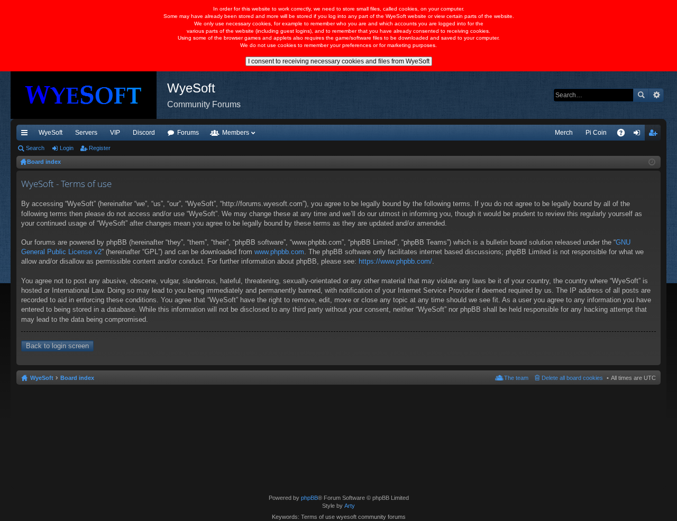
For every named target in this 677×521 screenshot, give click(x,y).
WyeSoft (50, 132)
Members (235, 132)
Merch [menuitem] (564, 132)
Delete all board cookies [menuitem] (572, 378)
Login (67, 148)
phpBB (309, 498)
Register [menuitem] (655, 135)
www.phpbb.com (279, 252)
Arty (349, 506)
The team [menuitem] (516, 378)
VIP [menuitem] (115, 132)
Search (641, 95)
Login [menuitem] (639, 135)
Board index (77, 378)
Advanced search (656, 95)
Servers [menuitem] (86, 132)
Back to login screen (57, 346)
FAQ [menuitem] (624, 135)
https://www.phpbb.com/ (395, 261)
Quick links (26, 135)
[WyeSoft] (89, 95)
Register (100, 148)
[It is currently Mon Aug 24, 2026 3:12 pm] (651, 162)
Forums (188, 132)
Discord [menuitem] (144, 132)
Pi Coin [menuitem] (596, 132)
